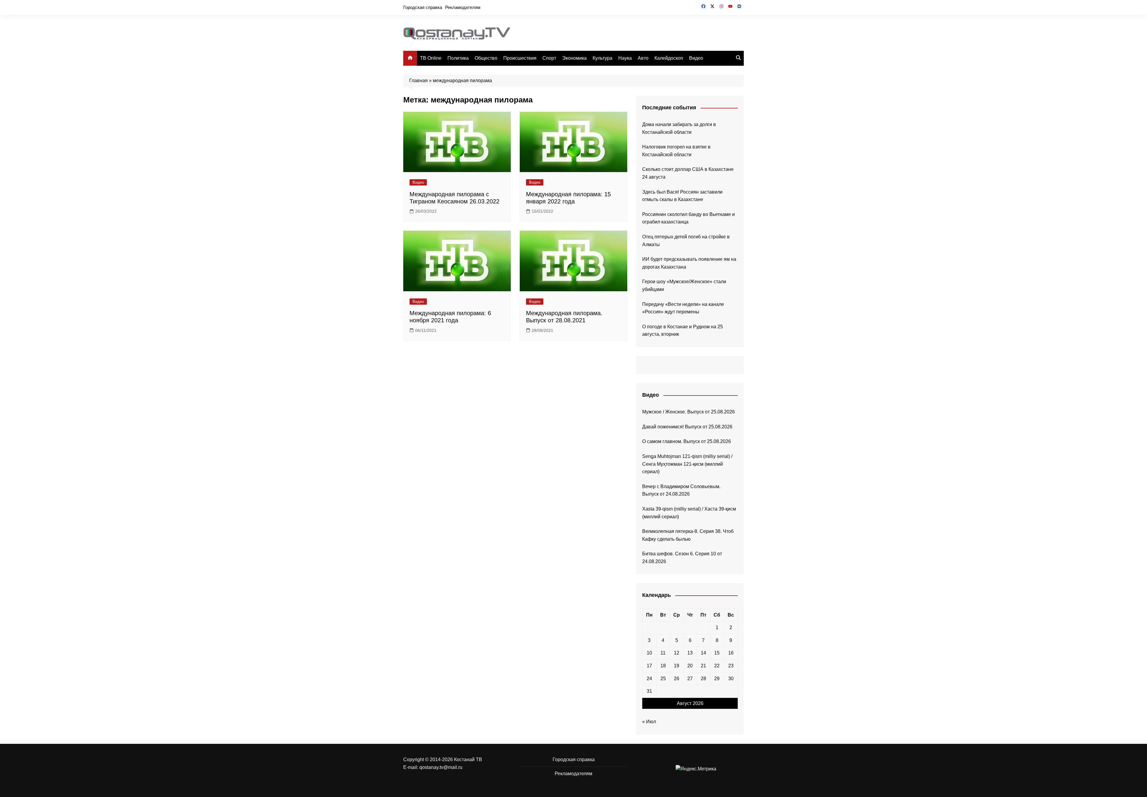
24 (649, 678)
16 (731, 652)
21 (703, 665)
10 (649, 652)
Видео (696, 58)
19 (676, 665)
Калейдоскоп (668, 58)
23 (731, 665)
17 (649, 665)
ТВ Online (430, 58)
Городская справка (422, 7)
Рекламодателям (462, 7)
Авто (643, 58)
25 (663, 678)
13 (690, 652)
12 (676, 652)
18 (663, 665)
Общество (486, 58)
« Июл (649, 721)
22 (717, 665)
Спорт (549, 58)
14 (703, 652)
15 (717, 652)
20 (690, 665)
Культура (602, 58)
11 (662, 652)
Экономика (574, 58)
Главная (418, 80)
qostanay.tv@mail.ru (440, 767)
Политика (458, 58)
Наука (625, 58)
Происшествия (519, 58)
